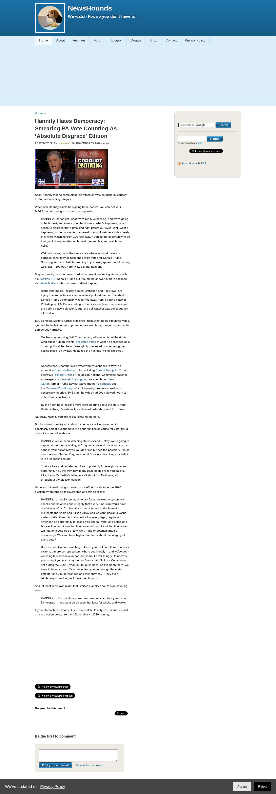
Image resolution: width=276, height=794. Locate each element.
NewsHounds (90, 8)
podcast (105, 383)
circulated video (86, 341)
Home (43, 40)
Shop (153, 40)
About (60, 40)
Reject (262, 786)
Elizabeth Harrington (73, 379)
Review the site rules (89, 765)
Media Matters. (49, 283)
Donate (136, 40)
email (199, 143)
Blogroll (116, 40)
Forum (98, 40)
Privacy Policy (195, 40)
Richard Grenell (64, 374)
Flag (106, 143)
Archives (79, 40)
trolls (79, 370)
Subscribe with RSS (193, 163)
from (58, 370)
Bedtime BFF (47, 278)
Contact (171, 40)
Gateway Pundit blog (59, 388)
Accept (242, 786)
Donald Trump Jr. (107, 370)
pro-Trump (68, 370)
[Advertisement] (136, 75)
